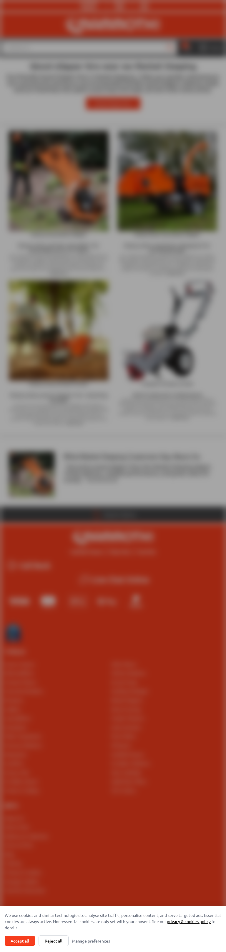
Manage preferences (91, 941)
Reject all (53, 940)
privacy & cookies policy (189, 921)
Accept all (20, 940)
